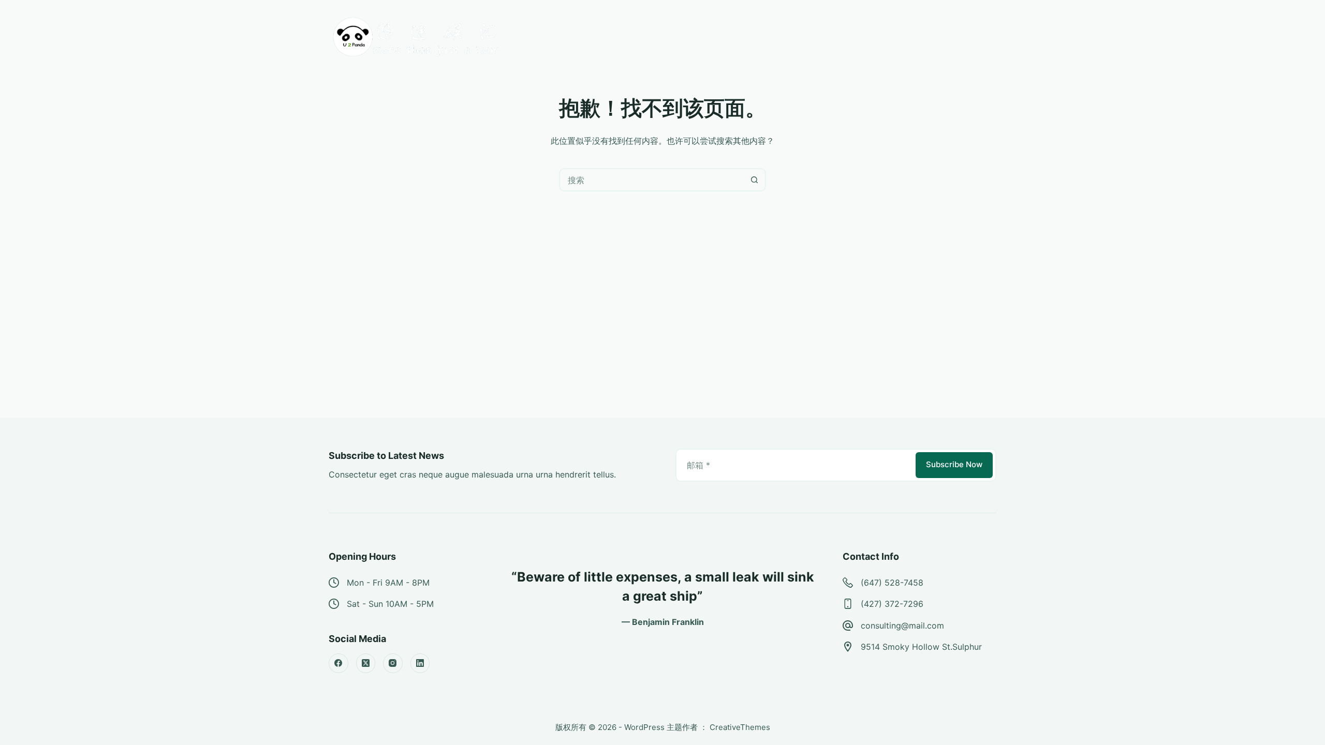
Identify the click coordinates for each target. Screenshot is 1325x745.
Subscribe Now (954, 464)
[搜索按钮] (754, 179)
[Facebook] (338, 663)
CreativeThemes (740, 727)
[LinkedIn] (420, 663)
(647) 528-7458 (892, 582)
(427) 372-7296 (892, 604)
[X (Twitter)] (366, 663)
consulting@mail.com (902, 625)
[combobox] (652, 179)
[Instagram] (393, 663)
